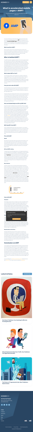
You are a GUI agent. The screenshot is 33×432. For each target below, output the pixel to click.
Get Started (25, 2)
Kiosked (8, 115)
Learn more (8, 216)
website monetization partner (17, 258)
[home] (5, 2)
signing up (23, 260)
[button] (31, 2)
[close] (25, 211)
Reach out (7, 260)
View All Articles (27, 273)
